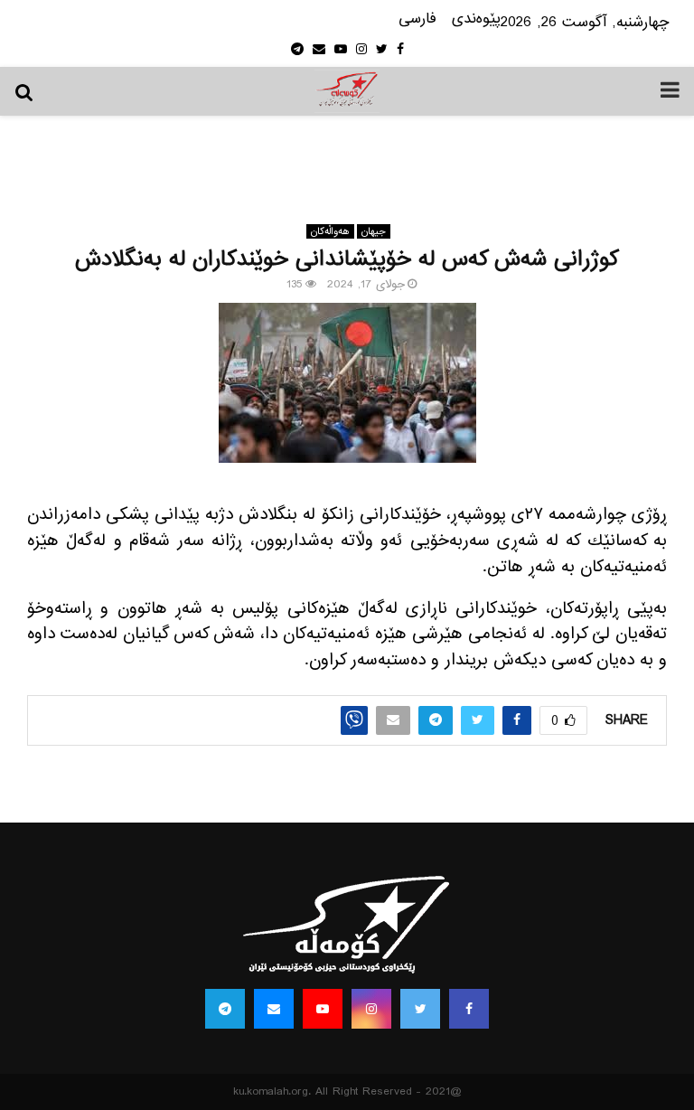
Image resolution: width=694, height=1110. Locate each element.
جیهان (373, 231)
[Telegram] (225, 1009)
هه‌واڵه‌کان (330, 231)
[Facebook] (469, 1009)
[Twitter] (420, 1009)
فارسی (417, 19)
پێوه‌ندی (476, 19)
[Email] (274, 1009)
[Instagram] (371, 1009)
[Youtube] (322, 1009)
